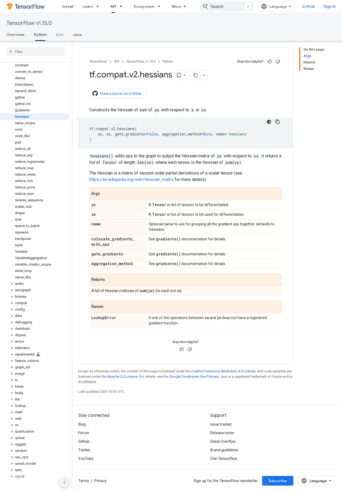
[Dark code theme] (269, 122)
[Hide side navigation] (64, 482)
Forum (83, 433)
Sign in (330, 6)
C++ (59, 34)
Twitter (84, 450)
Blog (82, 424)
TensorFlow (98, 61)
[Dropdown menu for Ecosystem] (160, 6)
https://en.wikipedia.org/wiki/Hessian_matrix (131, 179)
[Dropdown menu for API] (122, 6)
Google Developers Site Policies (194, 376)
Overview (15, 34)
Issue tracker (221, 424)
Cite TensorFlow (223, 458)
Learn (88, 6)
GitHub (308, 6)
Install (67, 6)
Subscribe (278, 480)
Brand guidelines (224, 450)
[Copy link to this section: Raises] (108, 307)
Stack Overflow (223, 441)
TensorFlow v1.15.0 (29, 23)
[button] (35, 284)
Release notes (222, 433)
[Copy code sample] (277, 122)
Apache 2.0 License (122, 376)
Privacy (100, 481)
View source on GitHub (121, 93)
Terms (83, 481)
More (176, 6)
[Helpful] (270, 62)
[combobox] (226, 6)
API (113, 6)
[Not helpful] (278, 62)
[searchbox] (35, 51)
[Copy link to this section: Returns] (110, 280)
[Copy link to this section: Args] (105, 194)
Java (77, 34)
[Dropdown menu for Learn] (99, 6)
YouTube (86, 458)
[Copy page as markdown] (195, 75)
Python (40, 34)
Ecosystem (144, 6)
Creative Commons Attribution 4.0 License (223, 371)
